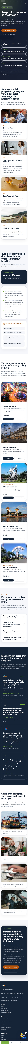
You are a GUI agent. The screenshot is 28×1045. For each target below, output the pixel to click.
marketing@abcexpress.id (9, 989)
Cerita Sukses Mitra (5, 1018)
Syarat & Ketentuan (5, 1000)
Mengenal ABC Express (6, 1027)
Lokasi (2, 1035)
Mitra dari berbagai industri (6, 1020)
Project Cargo (4, 1008)
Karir (2, 1037)
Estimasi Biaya (24, 0)
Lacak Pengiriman (15, 0)
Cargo (2, 1006)
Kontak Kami (3, 1029)
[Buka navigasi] (25, 3)
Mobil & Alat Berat (4, 1010)
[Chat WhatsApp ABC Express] (23, 1035)
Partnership (3, 1039)
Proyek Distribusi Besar (6, 1012)
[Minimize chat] (26, 1033)
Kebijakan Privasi (14, 1000)
